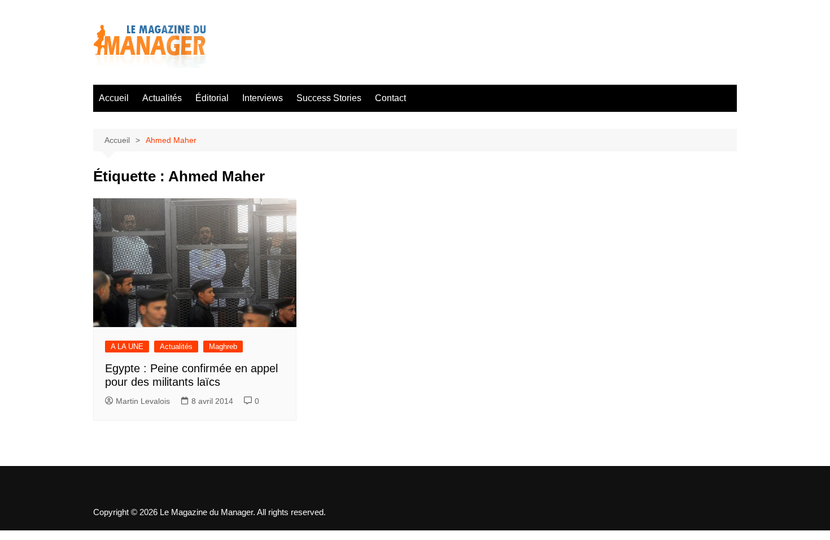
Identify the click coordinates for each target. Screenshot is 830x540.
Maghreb (223, 346)
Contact (390, 98)
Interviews (262, 98)
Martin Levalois (143, 401)
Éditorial (212, 98)
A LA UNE (127, 346)
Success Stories (328, 98)
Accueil (114, 98)
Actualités (162, 98)
